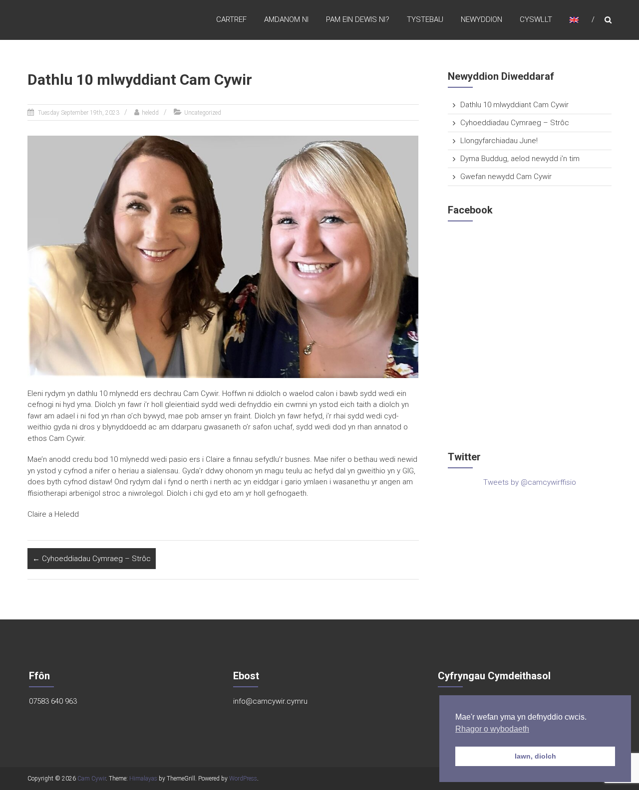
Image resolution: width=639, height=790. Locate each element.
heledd (150, 112)
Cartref (231, 19)
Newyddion (481, 19)
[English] (574, 19)
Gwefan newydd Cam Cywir (506, 176)
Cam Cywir (91, 778)
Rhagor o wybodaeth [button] (492, 729)
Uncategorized (202, 112)
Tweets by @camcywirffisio (529, 482)
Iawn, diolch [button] (535, 756)
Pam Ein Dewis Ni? (357, 19)
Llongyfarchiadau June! (499, 140)
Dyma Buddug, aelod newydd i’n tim (520, 158)
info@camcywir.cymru (270, 701)
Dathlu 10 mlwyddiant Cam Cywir (514, 104)
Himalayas (143, 778)
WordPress (243, 778)
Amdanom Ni (286, 19)
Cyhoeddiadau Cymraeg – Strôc (91, 558)
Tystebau (425, 19)
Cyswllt (536, 19)
